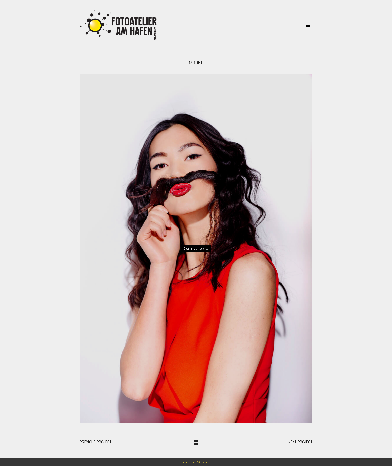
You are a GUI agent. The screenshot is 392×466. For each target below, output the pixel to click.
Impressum (188, 462)
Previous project (95, 442)
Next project (300, 442)
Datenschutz (203, 462)
